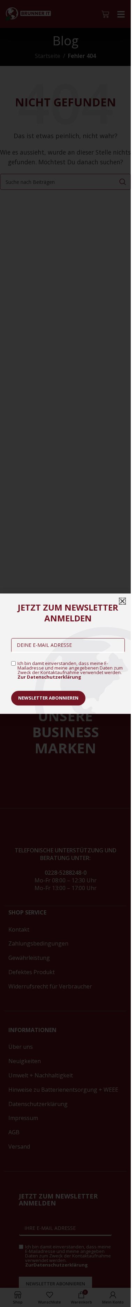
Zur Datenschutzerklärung (49, 677)
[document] (65, 653)
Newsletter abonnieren (48, 698)
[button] (122, 601)
